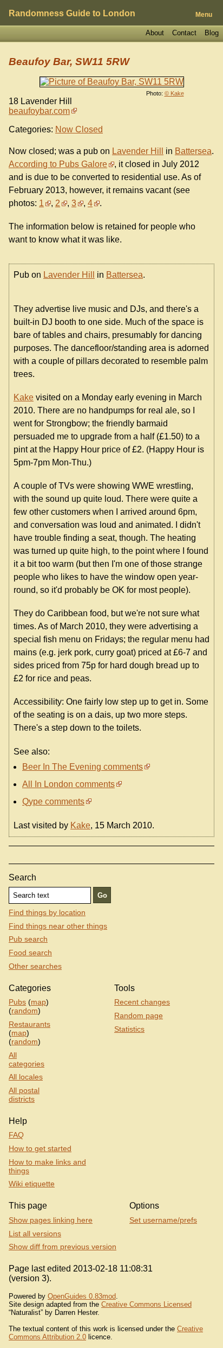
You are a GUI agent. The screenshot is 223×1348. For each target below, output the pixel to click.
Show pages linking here (51, 1220)
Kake (24, 397)
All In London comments (68, 784)
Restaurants (29, 1024)
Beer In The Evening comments (82, 766)
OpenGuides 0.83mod (82, 1296)
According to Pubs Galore (58, 164)
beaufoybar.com (39, 111)
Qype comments (53, 801)
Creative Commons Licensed (146, 1304)
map (38, 1002)
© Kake (174, 93)
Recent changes (142, 1002)
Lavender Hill (137, 151)
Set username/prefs (163, 1220)
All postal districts (24, 1094)
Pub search (28, 939)
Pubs (17, 1002)
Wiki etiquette (32, 1183)
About (155, 33)
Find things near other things (58, 926)
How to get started (40, 1148)
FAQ (16, 1134)
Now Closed (79, 129)
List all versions (35, 1233)
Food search (30, 952)
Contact (184, 33)
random (24, 1010)
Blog (212, 33)
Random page (138, 1015)
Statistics (129, 1029)
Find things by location (47, 912)
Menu (203, 14)
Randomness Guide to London (72, 13)
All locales (26, 1076)
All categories (26, 1059)
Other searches (35, 966)
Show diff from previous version (62, 1246)
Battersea (193, 151)
